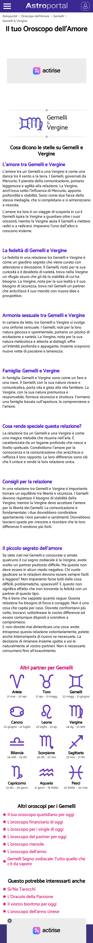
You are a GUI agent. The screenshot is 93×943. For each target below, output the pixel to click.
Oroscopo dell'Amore (35, 16)
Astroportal (9, 16)
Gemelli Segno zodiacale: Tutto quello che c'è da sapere (46, 861)
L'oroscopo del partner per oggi (36, 836)
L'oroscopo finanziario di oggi (35, 822)
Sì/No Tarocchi (21, 889)
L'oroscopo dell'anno (26, 851)
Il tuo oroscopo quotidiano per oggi (40, 814)
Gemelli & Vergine (14, 21)
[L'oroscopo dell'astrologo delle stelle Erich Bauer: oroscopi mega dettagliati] (46, 6)
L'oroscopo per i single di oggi (35, 829)
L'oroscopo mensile (25, 844)
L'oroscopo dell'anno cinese (33, 911)
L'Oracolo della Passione (30, 896)
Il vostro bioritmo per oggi (32, 904)
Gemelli (58, 16)
